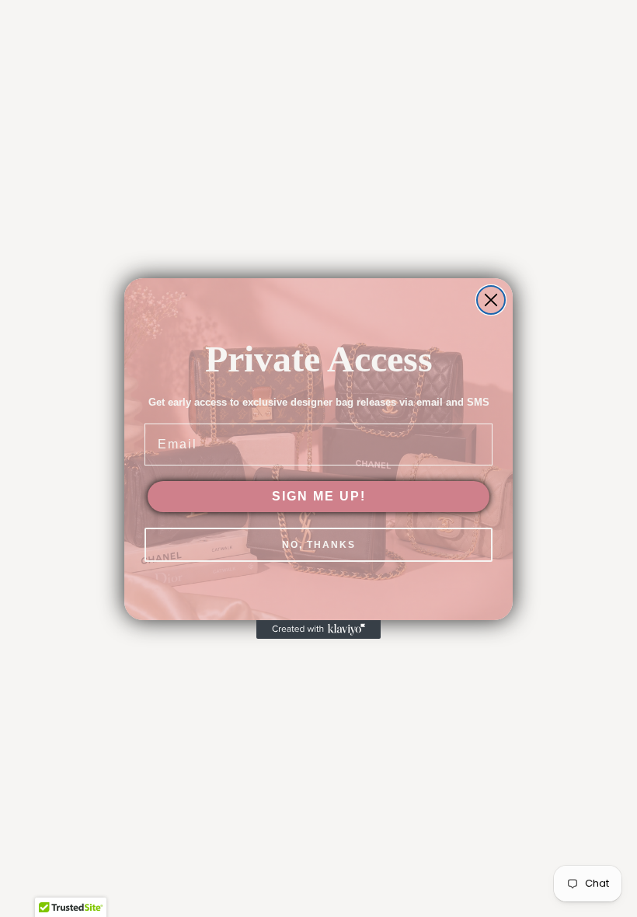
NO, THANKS (319, 544)
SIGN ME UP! (319, 496)
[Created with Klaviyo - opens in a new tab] (318, 629)
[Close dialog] (491, 300)
